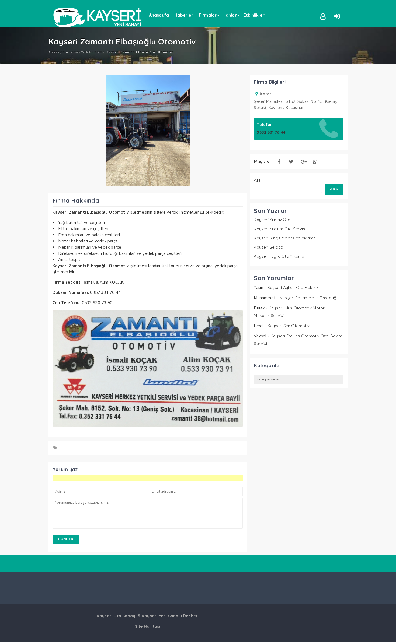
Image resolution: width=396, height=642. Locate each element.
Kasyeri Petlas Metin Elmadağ (308, 297)
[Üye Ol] (323, 16)
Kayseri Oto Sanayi (117, 615)
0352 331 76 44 (271, 132)
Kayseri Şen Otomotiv (289, 325)
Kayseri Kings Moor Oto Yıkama (285, 238)
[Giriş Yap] (337, 16)
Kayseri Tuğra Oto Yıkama (279, 256)
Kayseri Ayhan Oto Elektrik (292, 287)
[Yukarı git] (386, 632)
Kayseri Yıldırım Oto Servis (279, 228)
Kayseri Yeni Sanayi (162, 615)
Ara (257, 180)
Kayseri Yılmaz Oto (272, 219)
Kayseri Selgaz (268, 247)
